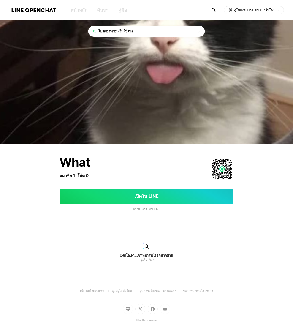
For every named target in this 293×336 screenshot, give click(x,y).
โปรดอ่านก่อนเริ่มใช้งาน (115, 31)
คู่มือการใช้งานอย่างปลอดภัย (161, 291)
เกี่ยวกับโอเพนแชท (96, 291)
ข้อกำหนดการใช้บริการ (198, 291)
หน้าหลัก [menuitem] (79, 10)
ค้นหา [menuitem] (103, 10)
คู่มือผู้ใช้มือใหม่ (126, 291)
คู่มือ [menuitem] (122, 10)
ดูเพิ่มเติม (146, 260)
